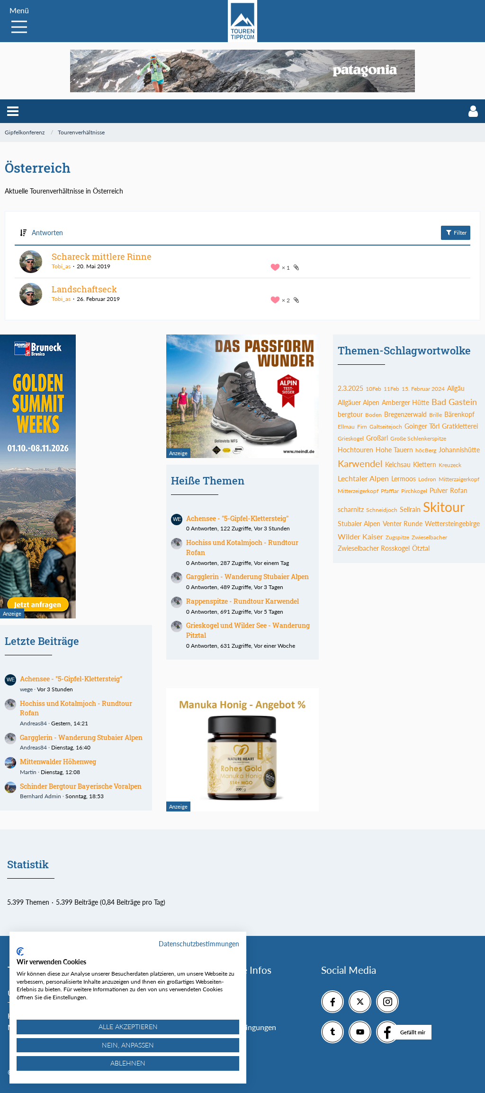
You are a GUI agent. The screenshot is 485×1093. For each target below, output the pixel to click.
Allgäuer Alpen (358, 402)
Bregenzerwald (405, 414)
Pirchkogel (414, 490)
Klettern (424, 464)
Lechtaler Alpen (363, 478)
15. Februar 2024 (423, 388)
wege (26, 689)
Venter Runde (402, 524)
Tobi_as (61, 266)
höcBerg (425, 450)
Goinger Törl (422, 426)
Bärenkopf (459, 414)
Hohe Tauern (394, 450)
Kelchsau (398, 464)
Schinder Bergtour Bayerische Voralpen (81, 786)
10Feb (373, 388)
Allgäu (456, 388)
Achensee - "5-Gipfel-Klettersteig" (71, 678)
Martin (28, 772)
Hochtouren (355, 450)
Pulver (439, 490)
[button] (13, 111)
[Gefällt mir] (387, 1032)
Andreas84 (33, 723)
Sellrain (410, 509)
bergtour (350, 414)
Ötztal (421, 548)
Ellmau (346, 426)
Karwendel (360, 463)
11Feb (391, 388)
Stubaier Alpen (359, 524)
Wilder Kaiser (360, 536)
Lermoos (403, 479)
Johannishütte (459, 450)
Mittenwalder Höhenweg (58, 761)
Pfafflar (390, 490)
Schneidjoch (381, 509)
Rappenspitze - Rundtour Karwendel (242, 601)
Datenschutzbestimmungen (199, 944)
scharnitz (351, 509)
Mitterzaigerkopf (459, 479)
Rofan (458, 490)
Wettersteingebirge (452, 524)
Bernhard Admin (40, 796)
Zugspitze (397, 537)
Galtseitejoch (385, 426)
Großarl (377, 438)
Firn (362, 426)
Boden (373, 414)
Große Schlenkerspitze (418, 438)
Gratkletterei (460, 426)
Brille (435, 414)
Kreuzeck (450, 464)
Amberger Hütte (405, 402)
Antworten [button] (47, 233)
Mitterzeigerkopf (358, 490)
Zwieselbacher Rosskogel (374, 548)
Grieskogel (351, 438)
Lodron (427, 479)
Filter (459, 232)
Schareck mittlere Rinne (102, 256)
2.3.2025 (350, 388)
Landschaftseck (84, 289)
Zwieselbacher (429, 537)
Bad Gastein (454, 402)
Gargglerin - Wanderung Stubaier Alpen (81, 737)
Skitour (444, 507)
